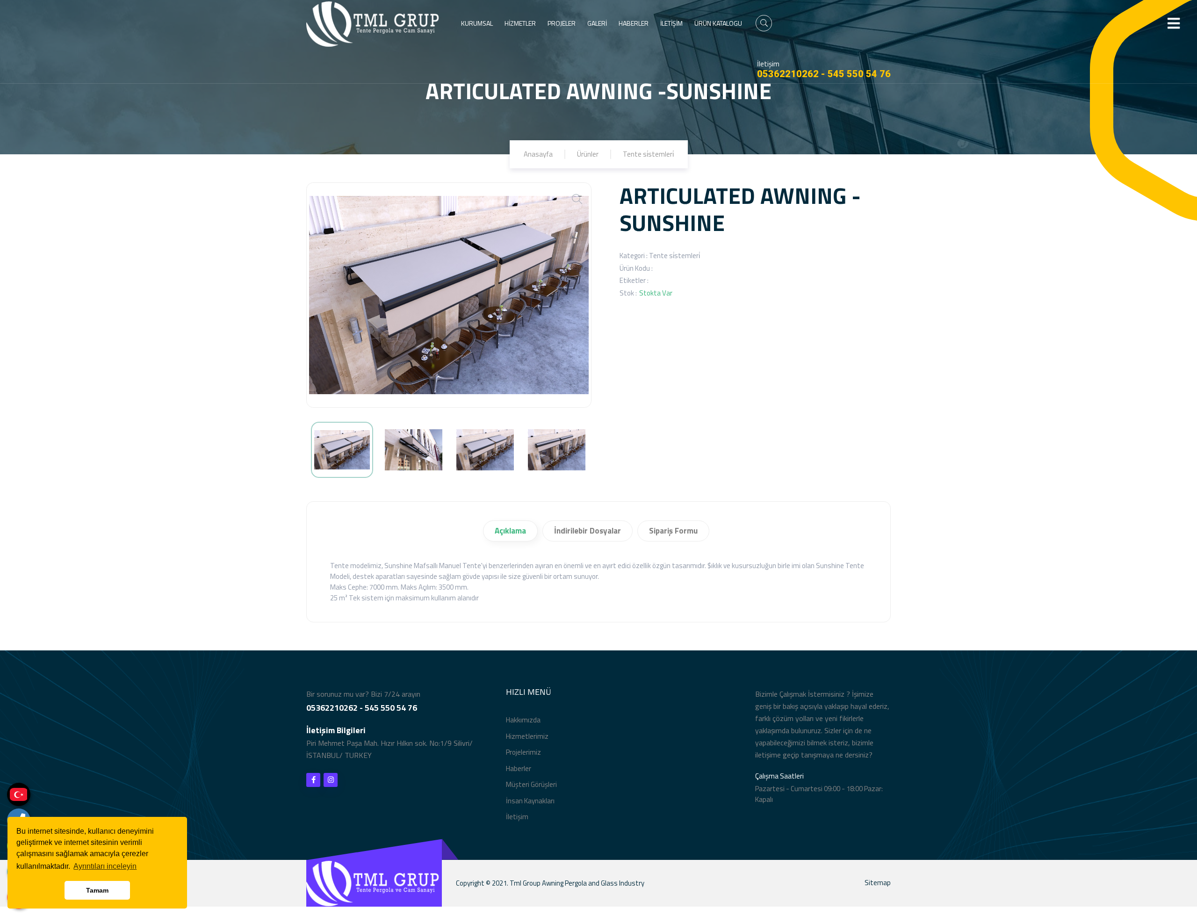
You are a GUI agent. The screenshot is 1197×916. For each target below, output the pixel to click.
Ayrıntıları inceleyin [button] (105, 866)
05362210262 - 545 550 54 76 (824, 73)
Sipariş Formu (673, 531)
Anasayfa (538, 154)
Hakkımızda (523, 719)
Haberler (518, 768)
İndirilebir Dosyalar (587, 531)
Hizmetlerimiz (527, 736)
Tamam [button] (97, 890)
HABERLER (634, 23)
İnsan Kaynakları (530, 800)
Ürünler (587, 154)
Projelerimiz (523, 752)
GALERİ (597, 23)
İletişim (517, 816)
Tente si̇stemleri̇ (648, 154)
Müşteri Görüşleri (531, 784)
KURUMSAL (477, 23)
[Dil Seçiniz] (18, 794)
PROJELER (562, 23)
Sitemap (878, 882)
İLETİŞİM (671, 23)
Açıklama (510, 531)
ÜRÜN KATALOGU (718, 23)
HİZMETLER (520, 23)
